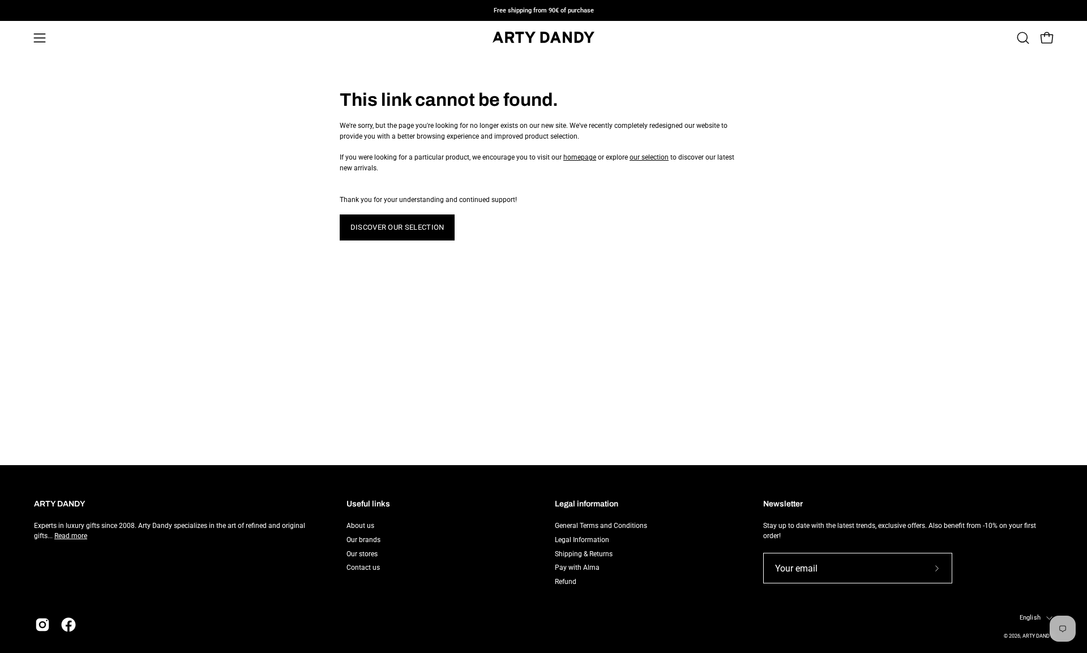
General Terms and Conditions (601, 526)
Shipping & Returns (584, 553)
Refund (565, 582)
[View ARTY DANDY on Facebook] (68, 624)
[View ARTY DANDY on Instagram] (42, 624)
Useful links (368, 504)
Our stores (362, 553)
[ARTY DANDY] (543, 38)
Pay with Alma (577, 568)
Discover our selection (397, 227)
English (1030, 617)
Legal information (586, 504)
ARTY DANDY (1037, 636)
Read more (70, 536)
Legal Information (582, 539)
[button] (1023, 38)
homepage (579, 157)
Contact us (363, 568)
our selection (649, 157)
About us (360, 526)
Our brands (363, 539)
